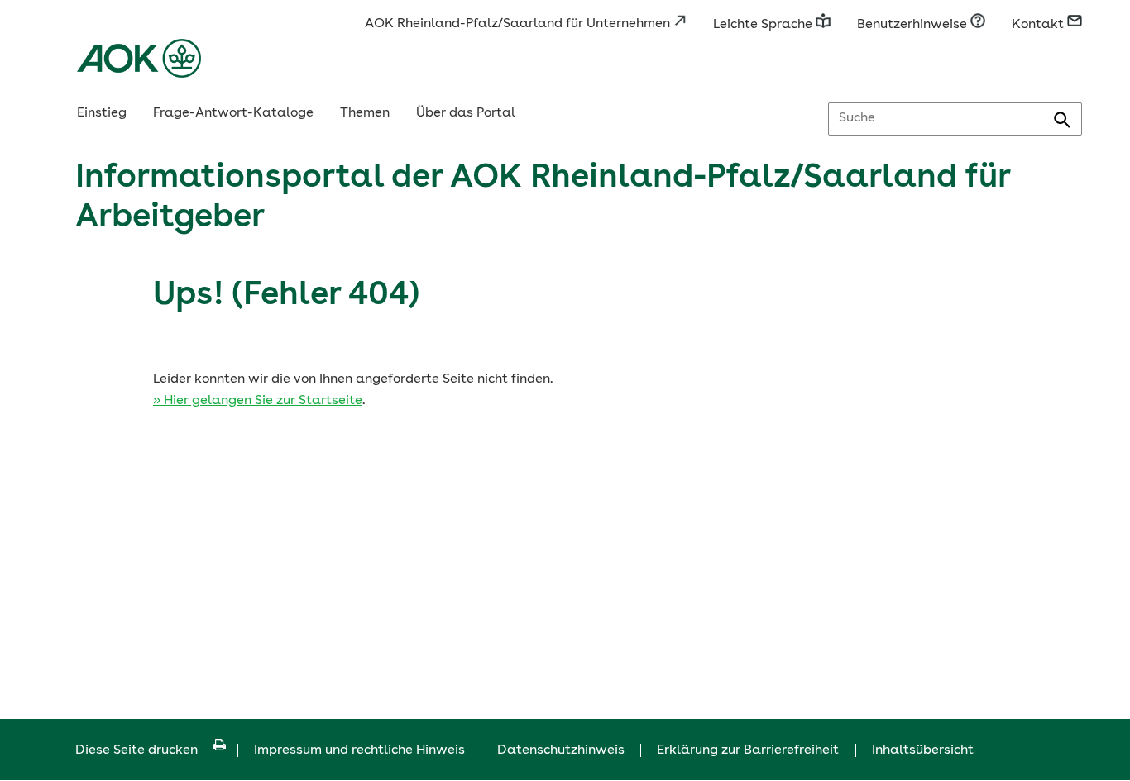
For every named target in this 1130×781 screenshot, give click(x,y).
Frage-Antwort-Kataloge (233, 113)
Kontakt (1039, 24)
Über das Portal (465, 113)
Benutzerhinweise (913, 24)
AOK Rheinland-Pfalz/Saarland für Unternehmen (519, 24)
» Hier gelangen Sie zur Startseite (257, 400)
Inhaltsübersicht (923, 750)
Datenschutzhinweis (561, 750)
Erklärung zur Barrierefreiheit (748, 750)
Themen (365, 113)
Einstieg (102, 113)
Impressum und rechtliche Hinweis (359, 750)
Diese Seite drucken (136, 750)
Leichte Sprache (764, 24)
